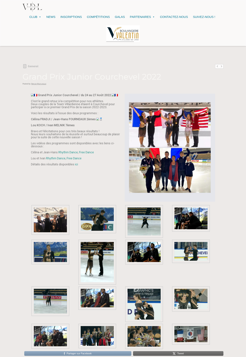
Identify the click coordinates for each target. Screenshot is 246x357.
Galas (120, 17)
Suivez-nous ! (204, 17)
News (50, 17)
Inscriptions (71, 17)
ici (76, 164)
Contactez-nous (174, 17)
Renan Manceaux (38, 83)
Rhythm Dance (68, 152)
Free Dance (87, 152)
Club (33, 17)
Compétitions (98, 17)
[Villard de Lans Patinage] (32, 7)
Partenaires (140, 17)
